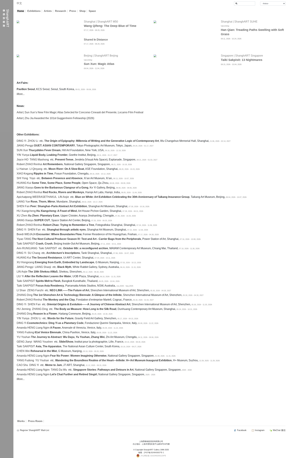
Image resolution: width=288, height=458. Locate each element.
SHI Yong (22, 178)
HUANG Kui (24, 182)
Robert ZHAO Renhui (29, 164)
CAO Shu (22, 365)
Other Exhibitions (28, 134)
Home (20, 11)
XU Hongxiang (25, 262)
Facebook (241, 430)
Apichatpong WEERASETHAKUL (37, 196)
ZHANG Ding (24, 295)
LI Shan (21, 290)
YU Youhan (23, 337)
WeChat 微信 (279, 430)
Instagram (259, 430)
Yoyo (32, 178)
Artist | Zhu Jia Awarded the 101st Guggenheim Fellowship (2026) (55, 118)
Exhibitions (33, 11)
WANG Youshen (43, 341)
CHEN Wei (23, 351)
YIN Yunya (23, 154)
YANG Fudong (25, 332)
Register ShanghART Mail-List (34, 430)
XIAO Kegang (25, 173)
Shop (82, 11)
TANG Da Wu (59, 369)
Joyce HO (22, 159)
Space (92, 11)
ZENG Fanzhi (35, 290)
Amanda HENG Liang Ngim (33, 327)
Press (72, 11)
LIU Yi (20, 276)
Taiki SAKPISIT (26, 243)
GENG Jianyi (24, 341)
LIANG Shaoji (43, 267)
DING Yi (21, 140)
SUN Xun (22, 150)
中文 (19, 3)
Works (21, 421)
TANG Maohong (39, 159)
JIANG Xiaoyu (25, 187)
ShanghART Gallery (152, 450)
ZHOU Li (33, 140)
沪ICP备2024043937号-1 (154, 452)
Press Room (35, 421)
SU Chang (34, 253)
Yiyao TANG (24, 239)
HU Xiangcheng (26, 210)
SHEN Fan (23, 206)
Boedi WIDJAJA (26, 234)
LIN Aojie (63, 196)
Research (60, 11)
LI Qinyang (36, 168)
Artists (48, 11)
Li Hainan (22, 168)
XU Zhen (22, 215)
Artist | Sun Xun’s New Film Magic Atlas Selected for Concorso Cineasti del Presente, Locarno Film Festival (80, 112)
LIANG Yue (23, 201)
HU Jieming (24, 309)
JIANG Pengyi (25, 145)
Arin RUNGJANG (27, 248)
